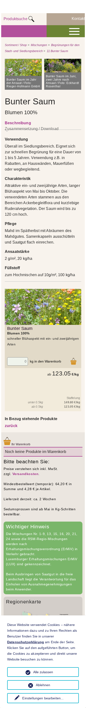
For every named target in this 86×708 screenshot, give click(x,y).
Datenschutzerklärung (25, 642)
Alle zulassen (43, 672)
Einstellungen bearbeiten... (43, 698)
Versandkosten (25, 474)
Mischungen (39, 45)
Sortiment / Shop (16, 45)
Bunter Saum (20, 328)
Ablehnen (43, 685)
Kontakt (78, 19)
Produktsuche (16, 19)
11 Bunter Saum (57, 51)
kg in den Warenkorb (45, 361)
